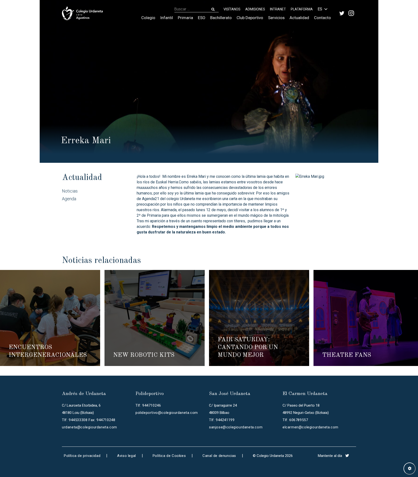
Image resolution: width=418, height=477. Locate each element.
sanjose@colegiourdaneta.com (235, 427)
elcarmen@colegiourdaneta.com (310, 427)
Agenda (69, 198)
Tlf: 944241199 (221, 420)
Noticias (70, 191)
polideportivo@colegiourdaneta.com (166, 412)
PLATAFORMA (302, 9)
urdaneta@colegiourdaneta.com (89, 427)
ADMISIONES (255, 9)
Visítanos (232, 9)
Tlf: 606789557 (295, 420)
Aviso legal (126, 456)
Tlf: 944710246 (148, 405)
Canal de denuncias (219, 456)
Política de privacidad (82, 456)
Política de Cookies (169, 456)
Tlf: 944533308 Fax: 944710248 (88, 420)
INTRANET (278, 9)
